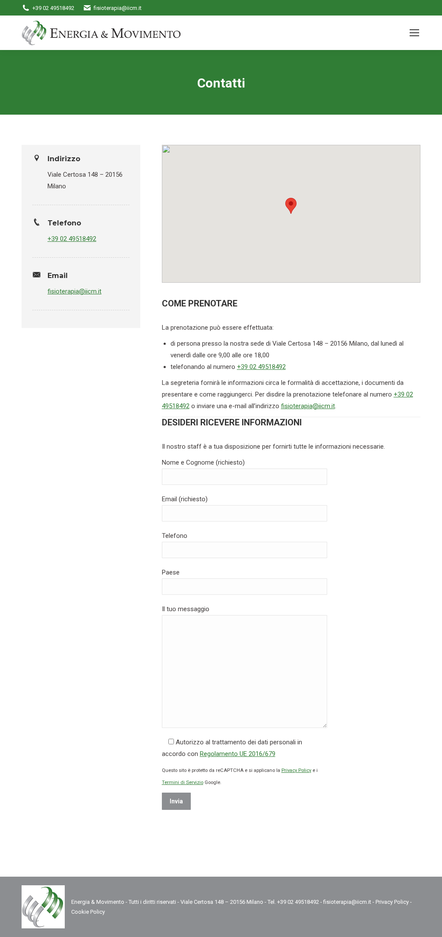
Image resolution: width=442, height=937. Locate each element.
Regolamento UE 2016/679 (237, 754)
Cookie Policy (88, 912)
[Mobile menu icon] (414, 33)
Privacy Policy (296, 770)
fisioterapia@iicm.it (74, 291)
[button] (291, 205)
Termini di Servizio (182, 782)
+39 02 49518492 (71, 239)
